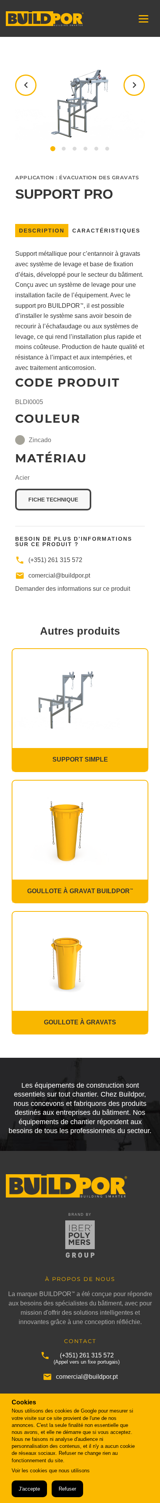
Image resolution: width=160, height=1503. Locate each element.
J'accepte (29, 1489)
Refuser (67, 1489)
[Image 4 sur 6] (85, 148)
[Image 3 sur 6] (74, 148)
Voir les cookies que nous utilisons (51, 1470)
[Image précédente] (26, 85)
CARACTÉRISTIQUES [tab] (106, 230)
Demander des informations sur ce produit (72, 589)
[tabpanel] (80, 374)
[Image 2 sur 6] (63, 148)
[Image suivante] (134, 85)
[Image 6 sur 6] (107, 148)
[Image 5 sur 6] (96, 148)
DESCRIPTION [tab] (41, 230)
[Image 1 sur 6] (52, 148)
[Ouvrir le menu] (143, 18)
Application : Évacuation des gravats (77, 177)
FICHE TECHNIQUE (59, 499)
